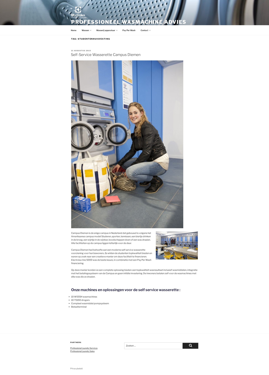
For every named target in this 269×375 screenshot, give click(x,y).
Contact (144, 30)
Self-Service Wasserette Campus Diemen (106, 54)
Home (73, 30)
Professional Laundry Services (84, 348)
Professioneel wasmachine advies (128, 22)
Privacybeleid (76, 368)
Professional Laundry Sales (82, 351)
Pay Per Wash (128, 30)
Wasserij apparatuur (105, 30)
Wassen (85, 30)
